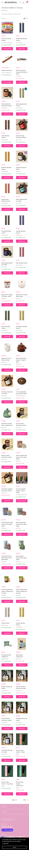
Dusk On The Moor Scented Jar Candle (21, 687)
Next (24, 800)
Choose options (7, 48)
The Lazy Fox (4, 690)
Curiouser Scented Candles (6, 39)
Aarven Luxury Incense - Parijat (20, 751)
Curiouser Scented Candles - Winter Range (21, 490)
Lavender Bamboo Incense (20, 232)
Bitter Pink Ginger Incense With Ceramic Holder (22, 72)
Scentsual (18, 76)
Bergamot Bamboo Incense (6, 168)
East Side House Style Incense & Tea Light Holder (7, 524)
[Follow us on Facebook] (2, 827)
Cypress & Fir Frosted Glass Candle (21, 295)
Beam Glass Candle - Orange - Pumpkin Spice (21, 360)
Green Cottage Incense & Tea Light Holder (21, 557)
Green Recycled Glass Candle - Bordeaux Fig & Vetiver (7, 591)
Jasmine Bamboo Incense (20, 624)
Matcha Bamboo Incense (5, 327)
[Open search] (20, 2)
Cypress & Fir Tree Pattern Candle (6, 359)
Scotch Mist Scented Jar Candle (6, 751)
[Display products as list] (27, 18)
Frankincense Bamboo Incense (5, 200)
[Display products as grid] (24, 18)
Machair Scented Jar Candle (6, 687)
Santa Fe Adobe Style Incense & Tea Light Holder (21, 457)
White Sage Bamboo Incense (21, 104)
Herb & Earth (19, 42)
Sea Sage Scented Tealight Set (6, 655)
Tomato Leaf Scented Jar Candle (6, 392)
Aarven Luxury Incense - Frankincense (19, 783)
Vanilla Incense (5, 623)
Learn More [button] (5, 843)
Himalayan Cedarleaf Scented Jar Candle (6, 489)
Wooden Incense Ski (6, 70)
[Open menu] (2, 2)
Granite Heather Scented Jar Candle (6, 719)
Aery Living (4, 107)
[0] (26, 2)
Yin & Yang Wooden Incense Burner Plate (21, 392)
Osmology (18, 171)
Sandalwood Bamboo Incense (21, 39)
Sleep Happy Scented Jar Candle (6, 263)
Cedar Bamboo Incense (5, 136)
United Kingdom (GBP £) (7, 819)
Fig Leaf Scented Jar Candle (21, 168)
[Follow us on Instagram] (8, 827)
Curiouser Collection (6, 42)
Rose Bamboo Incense (21, 263)
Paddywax (3, 298)
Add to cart (22, 48)
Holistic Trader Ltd (6, 72)
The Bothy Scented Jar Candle (22, 719)
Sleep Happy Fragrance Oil (19, 655)
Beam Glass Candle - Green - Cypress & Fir (7, 424)
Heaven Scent (4, 658)
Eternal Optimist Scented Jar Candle (6, 104)
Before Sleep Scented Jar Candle (21, 200)
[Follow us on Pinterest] (11, 827)
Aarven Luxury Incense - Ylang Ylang (7, 782)
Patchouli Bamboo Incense (6, 232)
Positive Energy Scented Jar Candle (21, 136)
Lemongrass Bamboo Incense (21, 327)
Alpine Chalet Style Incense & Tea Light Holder (21, 524)
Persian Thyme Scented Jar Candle (21, 424)
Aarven (17, 754)
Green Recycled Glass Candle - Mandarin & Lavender (21, 591)
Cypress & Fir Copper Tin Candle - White (7, 295)
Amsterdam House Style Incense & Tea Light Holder (6, 557)
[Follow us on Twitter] (5, 827)
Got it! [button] (14, 847)
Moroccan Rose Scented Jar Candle (6, 456)
